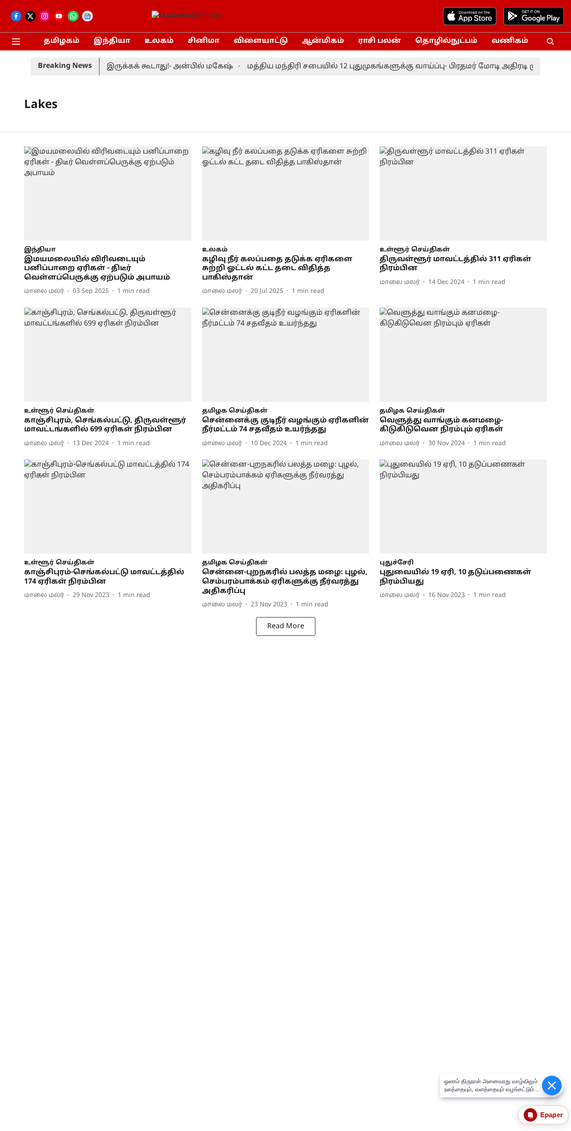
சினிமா (203, 41)
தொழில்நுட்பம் (446, 41)
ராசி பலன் (379, 41)
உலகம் (159, 41)
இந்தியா (112, 41)
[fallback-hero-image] (107, 193)
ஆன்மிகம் (323, 41)
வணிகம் (510, 41)
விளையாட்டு (261, 41)
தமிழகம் (61, 41)
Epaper (551, 1114)
